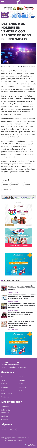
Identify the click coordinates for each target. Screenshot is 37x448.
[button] (2, 2)
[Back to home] (18, 2)
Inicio (3, 377)
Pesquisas (5, 397)
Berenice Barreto (17, 67)
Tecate (33, 67)
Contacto (5, 420)
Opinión (22, 377)
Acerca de (5, 406)
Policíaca (27, 67)
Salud (21, 391)
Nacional (4, 387)
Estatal (4, 384)
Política (22, 384)
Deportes (22, 387)
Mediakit (4, 416)
